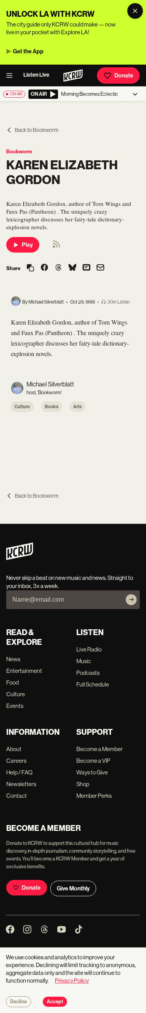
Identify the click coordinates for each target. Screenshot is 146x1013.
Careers (16, 760)
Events (14, 705)
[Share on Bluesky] (72, 268)
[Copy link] (30, 268)
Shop (82, 784)
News (13, 659)
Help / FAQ (19, 772)
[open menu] (11, 75)
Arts (77, 406)
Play (27, 244)
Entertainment (24, 670)
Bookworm (19, 151)
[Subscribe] (131, 599)
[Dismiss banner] (135, 11)
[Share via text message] (86, 268)
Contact (16, 795)
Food (12, 682)
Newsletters (21, 784)
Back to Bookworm (36, 130)
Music (83, 661)
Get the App (28, 51)
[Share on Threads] (58, 268)
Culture (22, 406)
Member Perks (94, 795)
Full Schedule (92, 684)
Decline (18, 1002)
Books (51, 406)
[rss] (56, 246)
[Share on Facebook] (44, 268)
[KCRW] (19, 558)
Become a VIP (93, 760)
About (13, 749)
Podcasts (88, 672)
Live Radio (89, 649)
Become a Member (99, 749)
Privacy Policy (72, 980)
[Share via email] (100, 268)
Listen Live (36, 75)
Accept (55, 1002)
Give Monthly (73, 888)
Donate (123, 75)
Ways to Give (92, 772)
